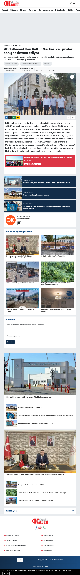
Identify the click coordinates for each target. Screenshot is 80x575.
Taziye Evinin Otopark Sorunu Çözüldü (20, 283)
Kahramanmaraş (46, 10)
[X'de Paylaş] (10, 117)
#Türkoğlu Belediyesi (11, 63)
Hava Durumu (48, 535)
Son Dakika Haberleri (13, 550)
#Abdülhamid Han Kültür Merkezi (30, 63)
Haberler (7, 45)
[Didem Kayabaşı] (11, 220)
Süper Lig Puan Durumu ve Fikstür (17, 545)
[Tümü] (73, 511)
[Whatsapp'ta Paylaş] (14, 117)
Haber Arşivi (48, 550)
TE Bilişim (45, 566)
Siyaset (5, 10)
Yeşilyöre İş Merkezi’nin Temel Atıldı (54, 256)
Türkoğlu (32, 10)
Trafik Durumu (48, 540)
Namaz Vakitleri (12, 540)
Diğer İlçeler (60, 10)
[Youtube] (40, 528)
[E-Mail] (19, 223)
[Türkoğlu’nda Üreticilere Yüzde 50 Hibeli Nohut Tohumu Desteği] (57, 271)
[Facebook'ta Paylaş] (6, 117)
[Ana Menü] (74, 4)
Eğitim (70, 10)
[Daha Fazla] (18, 117)
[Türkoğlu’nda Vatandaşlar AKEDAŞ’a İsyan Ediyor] (57, 298)
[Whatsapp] (44, 528)
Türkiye (23, 10)
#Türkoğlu (47, 63)
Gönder (10, 342)
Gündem (14, 10)
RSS (21, 560)
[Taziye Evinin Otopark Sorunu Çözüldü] (22, 271)
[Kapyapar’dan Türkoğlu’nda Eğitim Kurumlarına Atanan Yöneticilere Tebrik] (22, 245)
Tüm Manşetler (48, 545)
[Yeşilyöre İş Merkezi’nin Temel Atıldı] (57, 245)
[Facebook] (36, 528)
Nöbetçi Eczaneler (12, 535)
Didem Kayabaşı (23, 218)
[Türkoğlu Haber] (11, 3)
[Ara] (71, 4)
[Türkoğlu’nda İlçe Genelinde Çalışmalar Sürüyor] (22, 298)
